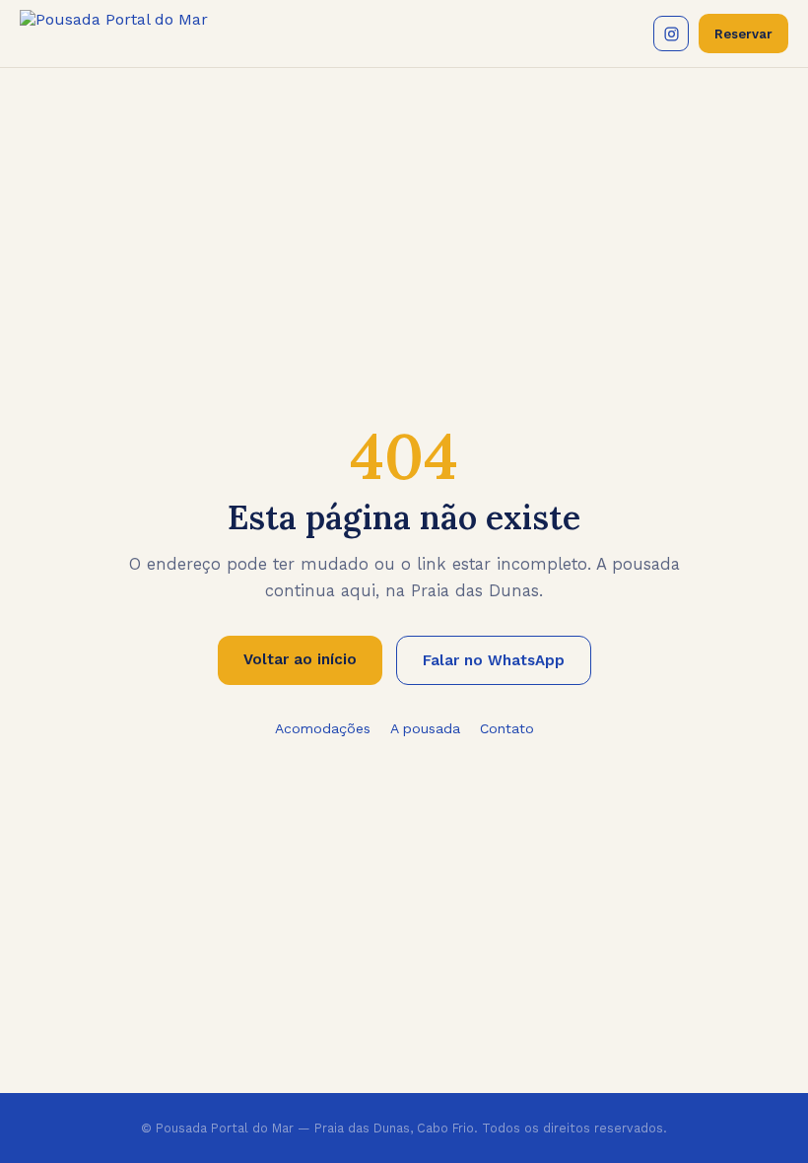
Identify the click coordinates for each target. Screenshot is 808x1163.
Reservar (743, 34)
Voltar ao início (300, 659)
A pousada (425, 728)
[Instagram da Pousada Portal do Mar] (671, 33)
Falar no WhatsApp (494, 660)
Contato (507, 728)
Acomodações (322, 728)
